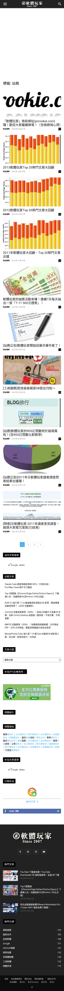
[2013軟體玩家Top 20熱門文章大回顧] (32, 149)
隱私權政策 (39, 979)
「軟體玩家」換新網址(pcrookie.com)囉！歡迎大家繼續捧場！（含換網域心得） (32, 123)
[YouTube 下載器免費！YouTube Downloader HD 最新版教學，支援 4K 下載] (10, 875)
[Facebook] (20, 852)
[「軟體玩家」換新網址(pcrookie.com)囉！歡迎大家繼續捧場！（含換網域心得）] (32, 102)
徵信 (20, 740)
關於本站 (28, 979)
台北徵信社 (20, 734)
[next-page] (40, 544)
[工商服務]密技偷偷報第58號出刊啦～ (29, 388)
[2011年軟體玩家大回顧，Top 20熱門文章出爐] (32, 234)
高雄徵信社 (14, 737)
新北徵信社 (41, 743)
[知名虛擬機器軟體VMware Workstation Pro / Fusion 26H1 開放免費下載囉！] (10, 908)
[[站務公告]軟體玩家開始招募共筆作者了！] (32, 327)
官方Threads (33, 982)
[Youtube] (44, 852)
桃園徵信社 (54, 743)
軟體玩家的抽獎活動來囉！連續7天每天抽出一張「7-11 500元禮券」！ (32, 301)
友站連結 (13, 982)
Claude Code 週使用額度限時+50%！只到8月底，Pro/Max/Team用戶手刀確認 (28, 586)
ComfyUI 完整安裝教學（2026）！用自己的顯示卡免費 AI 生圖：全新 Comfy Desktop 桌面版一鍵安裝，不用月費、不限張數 (33, 615)
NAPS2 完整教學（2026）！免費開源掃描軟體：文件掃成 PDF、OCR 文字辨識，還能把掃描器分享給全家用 (31, 626)
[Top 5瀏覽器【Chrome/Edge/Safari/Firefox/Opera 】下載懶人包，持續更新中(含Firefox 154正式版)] (10, 890)
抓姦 (28, 737)
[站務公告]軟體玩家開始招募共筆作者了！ (32, 345)
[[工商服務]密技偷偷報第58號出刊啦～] (32, 370)
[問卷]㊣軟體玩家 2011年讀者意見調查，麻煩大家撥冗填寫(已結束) (31, 525)
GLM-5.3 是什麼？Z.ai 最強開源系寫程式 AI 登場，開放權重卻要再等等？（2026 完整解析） (32, 604)
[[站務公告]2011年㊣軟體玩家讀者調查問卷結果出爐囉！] (32, 459)
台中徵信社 (45, 734)
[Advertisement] (32, 42)
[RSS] (28, 852)
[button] (5, 4)
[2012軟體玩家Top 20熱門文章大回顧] (32, 191)
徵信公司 (40, 737)
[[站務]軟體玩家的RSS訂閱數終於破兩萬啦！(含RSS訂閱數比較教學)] (32, 412)
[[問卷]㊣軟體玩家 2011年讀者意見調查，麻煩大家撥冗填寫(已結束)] (32, 505)
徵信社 (10, 734)
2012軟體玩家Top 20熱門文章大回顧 (28, 210)
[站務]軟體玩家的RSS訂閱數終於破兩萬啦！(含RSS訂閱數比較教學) (30, 433)
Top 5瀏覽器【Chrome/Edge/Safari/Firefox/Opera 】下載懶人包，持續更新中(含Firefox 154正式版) (32, 595)
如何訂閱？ (32, 801)
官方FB (44, 982)
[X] (36, 852)
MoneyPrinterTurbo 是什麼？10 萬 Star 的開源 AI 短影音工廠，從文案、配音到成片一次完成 (32, 635)
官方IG (22, 982)
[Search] (60, 4)
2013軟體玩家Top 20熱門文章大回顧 (28, 167)
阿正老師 (6, 129)
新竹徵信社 (33, 734)
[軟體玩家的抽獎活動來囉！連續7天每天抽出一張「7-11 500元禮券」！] (32, 281)
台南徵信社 (35, 746)
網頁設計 (15, 750)
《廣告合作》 (51, 979)
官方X (52, 982)
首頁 (6, 979)
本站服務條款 (16, 979)
